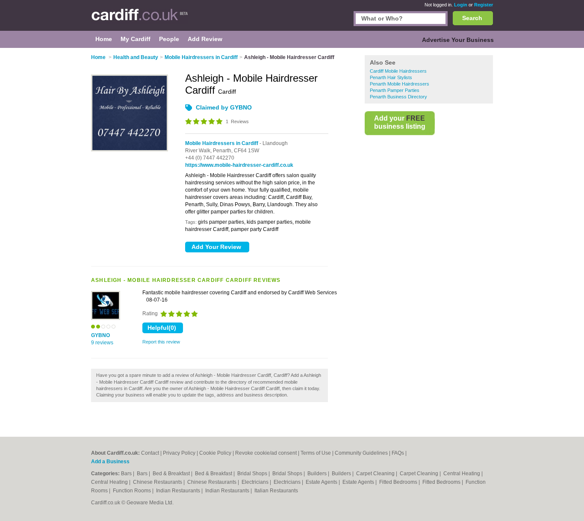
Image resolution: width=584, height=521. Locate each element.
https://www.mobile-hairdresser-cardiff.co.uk (239, 165)
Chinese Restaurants (158, 482)
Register (483, 4)
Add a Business (110, 462)
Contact (150, 453)
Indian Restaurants (178, 491)
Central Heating (462, 474)
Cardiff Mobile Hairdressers (398, 71)
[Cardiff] (139, 20)
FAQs (398, 453)
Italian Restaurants (276, 491)
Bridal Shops (252, 474)
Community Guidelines (361, 453)
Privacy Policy (179, 453)
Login (460, 4)
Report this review (161, 341)
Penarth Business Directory (398, 96)
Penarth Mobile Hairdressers (399, 83)
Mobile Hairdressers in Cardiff (221, 143)
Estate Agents (322, 482)
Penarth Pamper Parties (394, 90)
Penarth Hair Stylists (391, 77)
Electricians (256, 482)
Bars (127, 474)
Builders (317, 474)
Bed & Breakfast (172, 474)
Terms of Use (316, 453)
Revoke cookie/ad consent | (268, 453)
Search (472, 18)
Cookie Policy (215, 453)
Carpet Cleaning (376, 474)
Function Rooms (132, 491)
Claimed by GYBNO (224, 107)
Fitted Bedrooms (399, 482)
